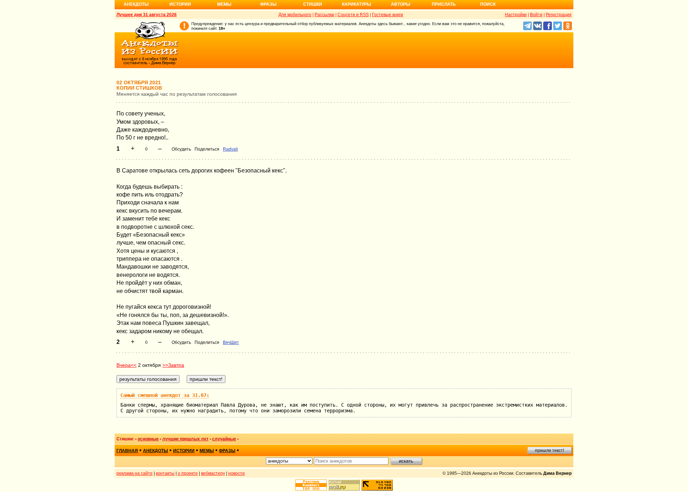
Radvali (230, 149)
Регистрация (559, 14)
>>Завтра (173, 365)
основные (148, 438)
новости (236, 473)
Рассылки (324, 14)
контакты (165, 473)
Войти (536, 14)
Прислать (444, 4)
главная (127, 450)
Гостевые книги (387, 14)
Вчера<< (126, 365)
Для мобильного (294, 14)
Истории (180, 4)
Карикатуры (356, 4)
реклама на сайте (134, 473)
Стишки (312, 4)
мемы (207, 450)
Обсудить (181, 149)
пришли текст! (549, 450)
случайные (224, 438)
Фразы (268, 4)
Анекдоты (136, 4)
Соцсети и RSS (353, 14)
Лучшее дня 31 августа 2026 (146, 14)
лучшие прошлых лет (185, 438)
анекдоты (155, 450)
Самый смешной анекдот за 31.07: (164, 395)
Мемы (224, 4)
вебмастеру (213, 473)
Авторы (400, 4)
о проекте (188, 473)
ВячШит (231, 342)
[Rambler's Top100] (311, 485)
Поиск (488, 4)
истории (184, 450)
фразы (227, 450)
